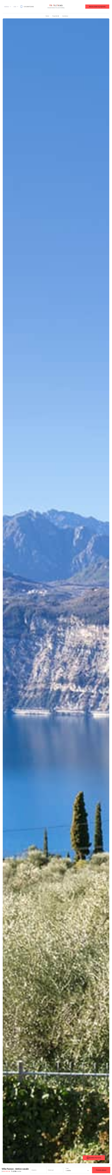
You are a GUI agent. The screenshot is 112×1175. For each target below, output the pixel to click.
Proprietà (55, 16)
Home (47, 16)
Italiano (6, 7)
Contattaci (65, 16)
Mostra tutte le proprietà (97, 7)
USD (15, 7)
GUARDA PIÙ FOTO (95, 1158)
